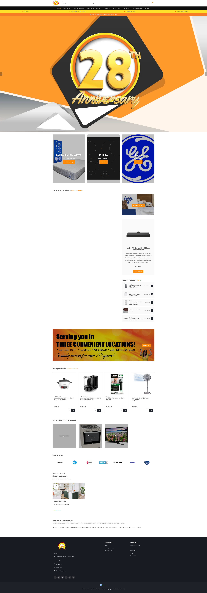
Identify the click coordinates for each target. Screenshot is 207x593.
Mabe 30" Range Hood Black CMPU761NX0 (138, 249)
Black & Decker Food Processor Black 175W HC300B (90, 399)
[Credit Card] (101, 585)
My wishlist (133, 550)
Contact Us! (146, 345)
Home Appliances (78, 8)
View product (138, 271)
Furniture (127, 8)
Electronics (66, 8)
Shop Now (138, 162)
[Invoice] (106, 585)
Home (59, 8)
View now (103, 162)
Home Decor (116, 8)
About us (107, 545)
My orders (132, 548)
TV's (106, 424)
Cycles (98, 8)
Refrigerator (56, 424)
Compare (132, 553)
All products (133, 555)
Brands (147, 8)
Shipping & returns (109, 548)
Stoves (80, 424)
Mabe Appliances (138, 8)
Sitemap (107, 553)
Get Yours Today (68, 162)
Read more (57, 511)
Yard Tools (106, 8)
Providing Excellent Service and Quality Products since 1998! (103, 14)
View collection (76, 190)
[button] (1, 74)
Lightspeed (110, 589)
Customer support (109, 550)
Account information (135, 545)
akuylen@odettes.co (61, 571)
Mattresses (90, 8)
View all (139, 280)
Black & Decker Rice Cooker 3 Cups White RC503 (64, 399)
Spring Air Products (138, 205)
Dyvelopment (121, 589)
